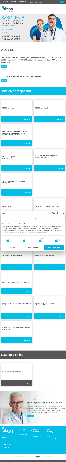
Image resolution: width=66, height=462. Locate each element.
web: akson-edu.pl (51, 438)
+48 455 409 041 (12, 37)
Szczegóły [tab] (33, 218)
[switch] (25, 241)
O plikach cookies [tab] (55, 218)
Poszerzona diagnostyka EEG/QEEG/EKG (16, 282)
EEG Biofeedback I (8, 108)
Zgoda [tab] (11, 218)
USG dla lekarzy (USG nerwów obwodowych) (44, 304)
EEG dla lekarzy (7, 206)
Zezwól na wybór (33, 247)
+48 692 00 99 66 (37, 435)
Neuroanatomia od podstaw (11, 372)
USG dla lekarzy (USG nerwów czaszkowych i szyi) (16, 304)
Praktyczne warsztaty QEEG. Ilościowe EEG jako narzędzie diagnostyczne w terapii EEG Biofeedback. (15, 133)
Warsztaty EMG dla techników (12, 255)
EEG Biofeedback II (41, 108)
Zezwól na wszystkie (54, 247)
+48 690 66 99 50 (37, 436)
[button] (62, 8)
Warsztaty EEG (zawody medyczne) (47, 206)
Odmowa (12, 247)
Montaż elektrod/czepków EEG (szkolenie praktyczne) (16, 328)
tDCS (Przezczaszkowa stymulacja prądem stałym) (46, 156)
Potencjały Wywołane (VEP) (44, 255)
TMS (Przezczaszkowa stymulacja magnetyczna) (13, 181)
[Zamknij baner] (63, 213)
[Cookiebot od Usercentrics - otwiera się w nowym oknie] (53, 213)
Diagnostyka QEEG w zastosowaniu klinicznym (14, 157)
